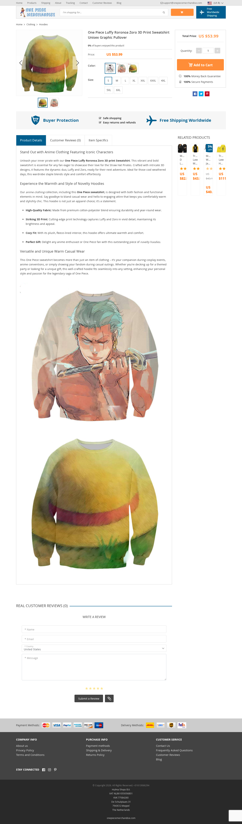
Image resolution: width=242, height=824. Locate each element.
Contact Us (163, 746)
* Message (31, 658)
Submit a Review (88, 698)
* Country (29, 646)
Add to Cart (203, 65)
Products (31, 2)
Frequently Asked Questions (174, 750)
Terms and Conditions (30, 755)
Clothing (30, 24)
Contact (84, 2)
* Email (29, 639)
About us (22, 746)
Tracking (70, 2)
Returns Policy (95, 755)
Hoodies (43, 24)
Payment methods (98, 746)
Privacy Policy (25, 750)
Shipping (45, 2)
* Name (29, 629)
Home (19, 2)
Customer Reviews (102, 2)
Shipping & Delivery (99, 750)
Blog (119, 2)
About (58, 2)
